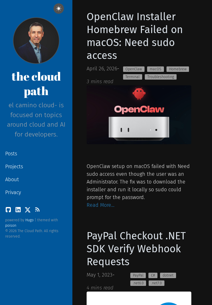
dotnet (168, 275)
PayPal (138, 275)
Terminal (132, 77)
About (12, 179)
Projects (14, 166)
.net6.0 (138, 283)
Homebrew (178, 69)
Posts (11, 153)
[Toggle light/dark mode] (59, 8)
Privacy (13, 192)
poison (10, 225)
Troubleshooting (160, 77)
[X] (28, 211)
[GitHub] (9, 211)
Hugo (29, 220)
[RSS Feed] (37, 211)
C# (153, 275)
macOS (155, 69)
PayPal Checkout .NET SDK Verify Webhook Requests (136, 249)
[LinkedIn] (19, 211)
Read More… (101, 205)
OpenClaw (133, 69)
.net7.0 (156, 283)
